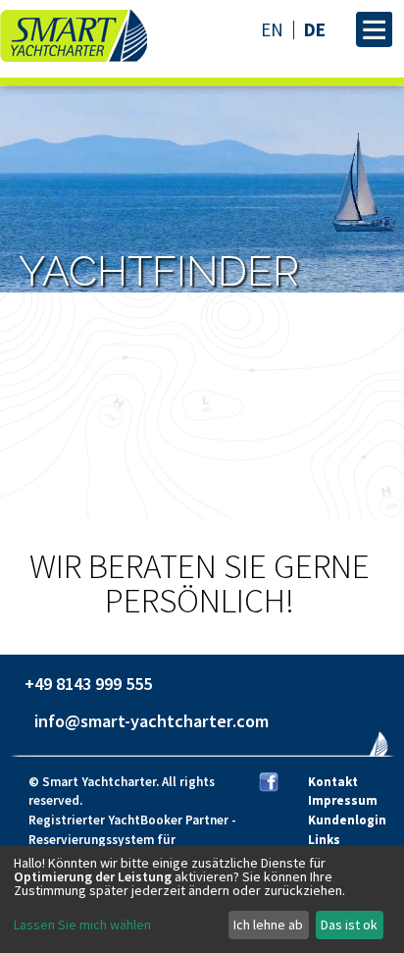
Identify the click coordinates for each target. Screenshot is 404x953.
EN (272, 30)
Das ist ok (349, 924)
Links (324, 839)
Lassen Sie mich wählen (82, 924)
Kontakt (333, 781)
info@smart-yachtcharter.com (151, 721)
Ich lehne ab (268, 924)
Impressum (343, 800)
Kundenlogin (347, 820)
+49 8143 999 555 (88, 683)
